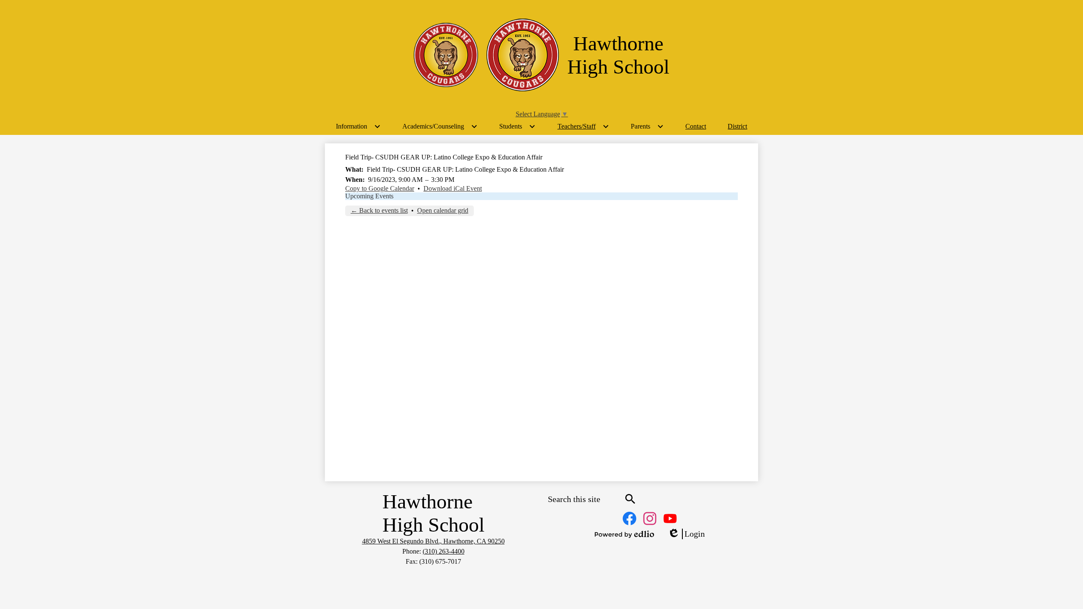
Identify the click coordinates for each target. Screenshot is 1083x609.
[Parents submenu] (647, 126)
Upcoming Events (369, 196)
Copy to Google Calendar (379, 188)
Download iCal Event (452, 188)
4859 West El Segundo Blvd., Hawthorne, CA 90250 (433, 541)
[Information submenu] (358, 126)
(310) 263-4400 (444, 551)
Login (686, 534)
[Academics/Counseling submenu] (440, 126)
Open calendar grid (442, 210)
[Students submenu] (517, 126)
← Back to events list (379, 210)
